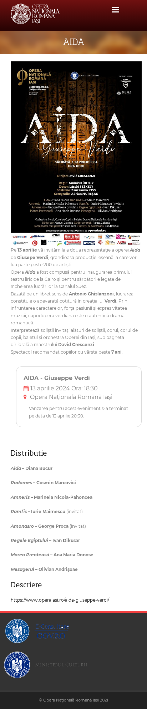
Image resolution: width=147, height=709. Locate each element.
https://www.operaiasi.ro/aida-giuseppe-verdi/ (60, 600)
